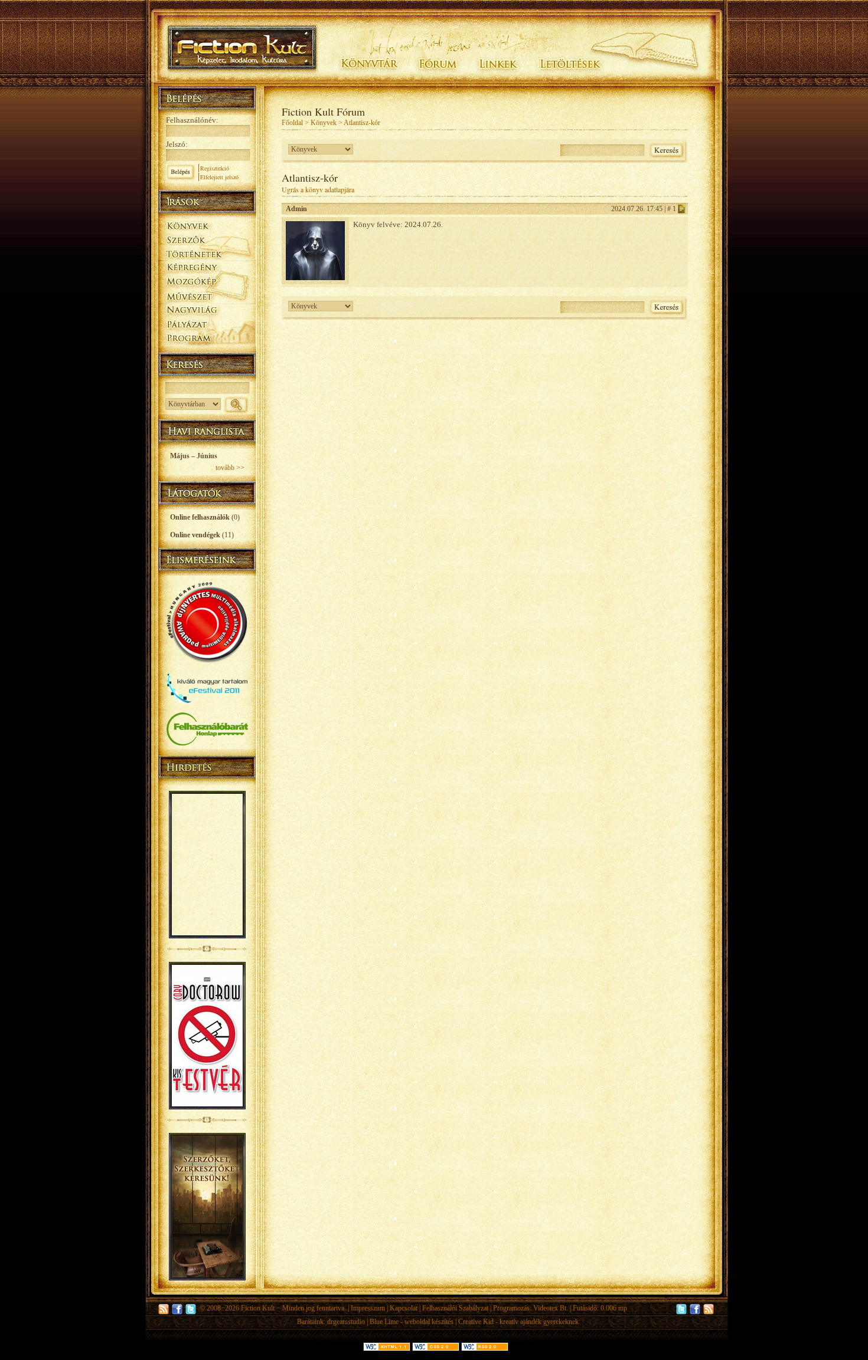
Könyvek (324, 123)
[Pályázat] (207, 325)
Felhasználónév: (192, 120)
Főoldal (292, 123)
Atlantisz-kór (362, 123)
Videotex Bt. (550, 1308)
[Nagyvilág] (207, 310)
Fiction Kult (258, 1308)
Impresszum (368, 1308)
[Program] (207, 339)
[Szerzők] (207, 237)
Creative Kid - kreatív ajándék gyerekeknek (518, 1322)
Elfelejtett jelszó (219, 177)
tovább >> (230, 468)
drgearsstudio (346, 1322)
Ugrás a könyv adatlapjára (318, 189)
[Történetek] (207, 252)
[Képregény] (207, 266)
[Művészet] (207, 296)
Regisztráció (214, 168)
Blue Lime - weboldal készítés (411, 1322)
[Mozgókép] (207, 281)
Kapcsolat (403, 1308)
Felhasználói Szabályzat (455, 1308)
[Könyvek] (207, 224)
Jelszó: (177, 144)
